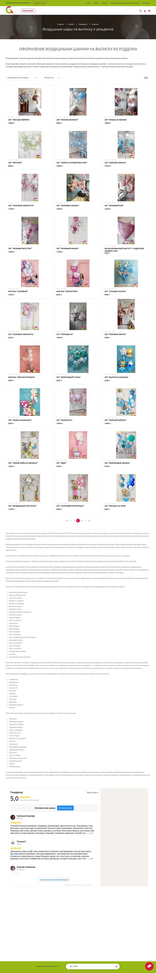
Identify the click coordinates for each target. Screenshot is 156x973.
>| (89, 520)
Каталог (28, 10)
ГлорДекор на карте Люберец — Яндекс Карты (78, 884)
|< (67, 520)
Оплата (104, 3)
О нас (88, 3)
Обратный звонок (40, 3)
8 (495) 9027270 (11, 3)
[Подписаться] (116, 967)
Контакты (146, 3)
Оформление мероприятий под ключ (125, 3)
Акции (95, 3)
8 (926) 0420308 (23, 3)
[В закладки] (51, 87)
